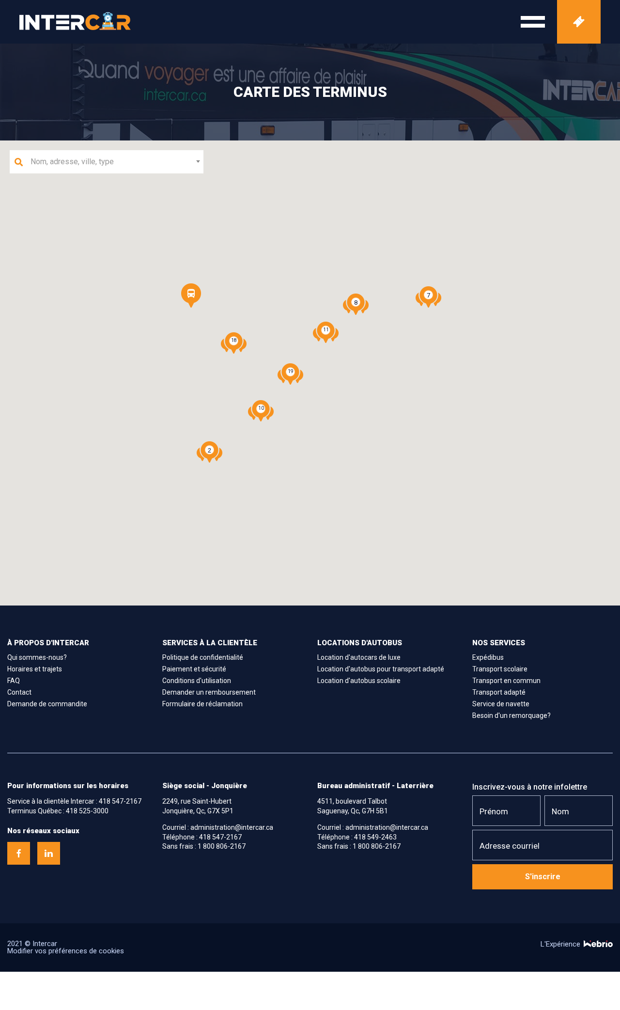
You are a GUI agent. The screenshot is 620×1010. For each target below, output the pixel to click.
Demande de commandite (47, 704)
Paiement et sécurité (194, 669)
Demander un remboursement (209, 692)
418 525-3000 (87, 811)
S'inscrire (542, 876)
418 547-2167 (120, 801)
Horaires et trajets (34, 669)
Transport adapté (499, 692)
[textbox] (113, 162)
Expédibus (488, 657)
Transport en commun (506, 680)
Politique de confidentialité (202, 657)
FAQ (13, 680)
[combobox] (106, 161)
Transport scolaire (499, 669)
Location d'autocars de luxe (359, 657)
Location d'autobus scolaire (359, 680)
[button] (191, 295)
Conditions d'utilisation (196, 680)
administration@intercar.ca (231, 827)
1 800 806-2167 (222, 846)
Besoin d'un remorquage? (511, 715)
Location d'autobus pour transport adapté (380, 669)
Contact (19, 692)
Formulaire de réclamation (202, 704)
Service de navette (500, 704)
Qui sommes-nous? (37, 657)
